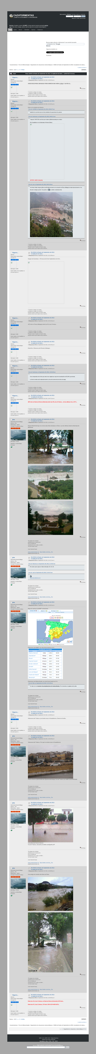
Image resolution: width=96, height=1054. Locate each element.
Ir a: (60, 1029)
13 (19, 69)
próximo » (84, 67)
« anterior (80, 67)
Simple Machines (54, 1038)
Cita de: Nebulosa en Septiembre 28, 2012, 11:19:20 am (41, 563)
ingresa (78, 14)
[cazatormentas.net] (11, 447)
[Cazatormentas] (30, 17)
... (18, 69)
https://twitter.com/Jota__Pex (46, 552)
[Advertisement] (48, 7)
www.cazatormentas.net (33, 552)
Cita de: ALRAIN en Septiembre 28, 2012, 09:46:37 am (41, 109)
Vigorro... (15, 77)
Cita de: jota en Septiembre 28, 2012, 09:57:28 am (40, 184)
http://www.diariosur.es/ (35, 577)
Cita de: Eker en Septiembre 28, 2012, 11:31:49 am (40, 683)
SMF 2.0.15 (41, 1038)
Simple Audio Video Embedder (48, 1039)
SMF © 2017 (47, 1038)
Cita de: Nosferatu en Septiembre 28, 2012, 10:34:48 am (42, 372)
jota (13, 419)
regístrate (83, 14)
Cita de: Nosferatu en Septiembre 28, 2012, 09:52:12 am (42, 116)
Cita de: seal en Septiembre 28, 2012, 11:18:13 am (40, 572)
